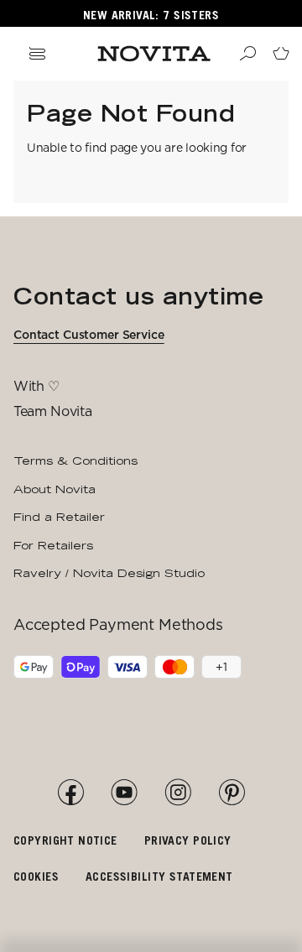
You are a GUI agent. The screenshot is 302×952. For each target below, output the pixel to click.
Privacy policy (188, 840)
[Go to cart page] (281, 53)
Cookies (36, 876)
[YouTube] (124, 792)
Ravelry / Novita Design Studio (109, 573)
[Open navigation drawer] (36, 53)
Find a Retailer (59, 516)
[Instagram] (177, 792)
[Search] (247, 53)
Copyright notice (65, 840)
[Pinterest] (231, 792)
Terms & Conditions (75, 460)
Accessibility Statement (159, 876)
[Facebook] (70, 792)
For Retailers (53, 545)
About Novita (54, 489)
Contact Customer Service (88, 334)
